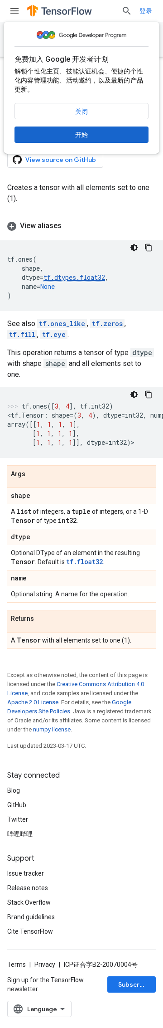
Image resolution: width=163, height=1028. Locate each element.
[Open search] (126, 10)
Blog (13, 790)
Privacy (44, 964)
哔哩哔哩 (20, 834)
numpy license (52, 729)
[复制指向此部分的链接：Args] (34, 474)
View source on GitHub (60, 160)
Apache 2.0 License (32, 702)
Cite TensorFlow (30, 931)
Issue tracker (25, 873)
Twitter (17, 819)
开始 (81, 135)
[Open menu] (14, 11)
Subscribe (133, 984)
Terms (16, 964)
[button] (81, 225)
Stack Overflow (29, 902)
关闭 (81, 111)
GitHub (16, 805)
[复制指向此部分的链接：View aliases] (71, 225)
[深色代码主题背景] (134, 247)
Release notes (27, 888)
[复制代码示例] (148, 247)
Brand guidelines (31, 917)
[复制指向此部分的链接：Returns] (43, 619)
